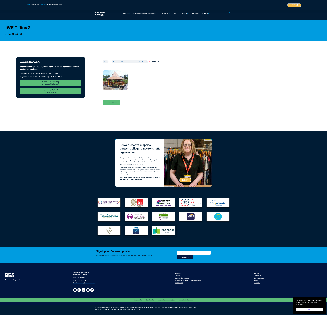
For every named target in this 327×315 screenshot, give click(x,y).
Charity (175, 13)
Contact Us (204, 13)
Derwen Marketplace (182, 278)
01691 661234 (35, 4)
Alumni (256, 273)
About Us (126, 13)
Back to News (112, 102)
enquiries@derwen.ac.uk (54, 4)
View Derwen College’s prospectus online (50, 91)
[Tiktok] (83, 290)
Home (105, 62)
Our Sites (257, 283)
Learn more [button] (299, 304)
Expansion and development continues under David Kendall (129, 62)
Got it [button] (309, 309)
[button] (229, 13)
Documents (195, 13)
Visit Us (184, 13)
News (256, 280)
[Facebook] (75, 290)
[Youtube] (88, 290)
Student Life (164, 13)
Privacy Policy (138, 300)
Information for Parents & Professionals (144, 13)
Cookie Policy (150, 300)
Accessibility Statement (186, 300)
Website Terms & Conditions (166, 300)
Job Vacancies (259, 278)
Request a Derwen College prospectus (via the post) (51, 83)
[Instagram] (79, 290)
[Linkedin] (92, 290)
